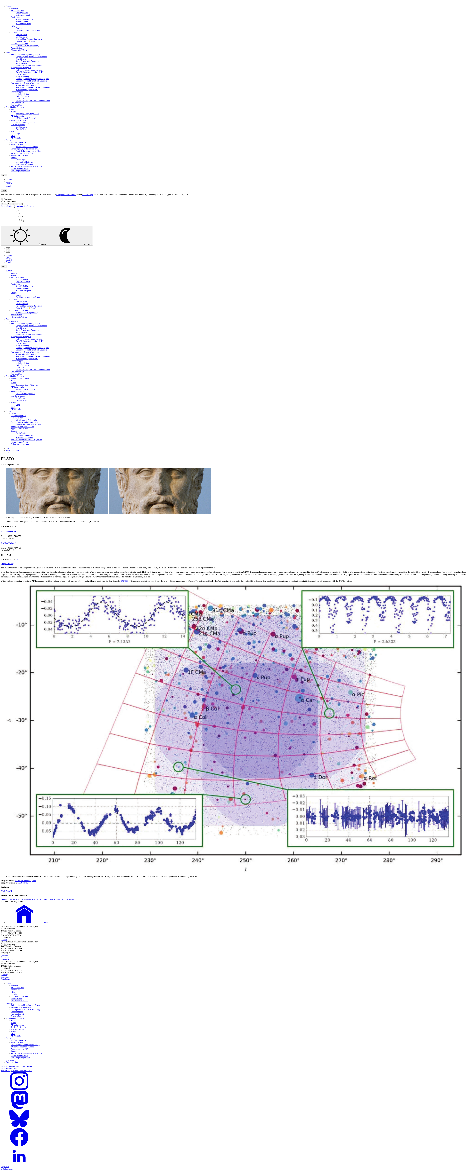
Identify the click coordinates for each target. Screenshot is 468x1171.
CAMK (9, 891)
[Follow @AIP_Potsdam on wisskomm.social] (19, 1108)
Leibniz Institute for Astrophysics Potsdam (17, 206)
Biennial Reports (22, 21)
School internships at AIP (25, 122)
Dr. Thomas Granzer (9, 531)
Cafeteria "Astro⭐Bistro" (26, 41)
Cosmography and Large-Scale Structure (31, 81)
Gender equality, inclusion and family (25, 149)
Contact (9, 184)
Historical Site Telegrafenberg (27, 46)
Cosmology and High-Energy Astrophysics (32, 79)
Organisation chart (23, 15)
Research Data (16, 105)
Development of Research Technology (25, 83)
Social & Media (10, 201)
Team (13, 136)
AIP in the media (17, 116)
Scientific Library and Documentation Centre (33, 101)
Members (14, 8)
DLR (18, 559)
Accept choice (7, 204)
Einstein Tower (21, 35)
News (13, 109)
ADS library (23, 883)
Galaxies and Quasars (24, 74)
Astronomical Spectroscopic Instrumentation (33, 87)
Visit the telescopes (18, 125)
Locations (14, 32)
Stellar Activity (21, 63)
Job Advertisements (18, 142)
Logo (18, 133)
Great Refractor (22, 37)
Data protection (12, 1062)
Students (14, 158)
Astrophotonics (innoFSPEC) (27, 90)
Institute (9, 6)
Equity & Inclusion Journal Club (28, 151)
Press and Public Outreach (21, 378)
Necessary (8, 199)
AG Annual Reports (23, 24)
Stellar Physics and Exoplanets (27, 61)
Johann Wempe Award (19, 169)
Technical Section (22, 94)
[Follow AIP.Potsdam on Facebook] (19, 1146)
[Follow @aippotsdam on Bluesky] (19, 1127)
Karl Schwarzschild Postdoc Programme (26, 166)
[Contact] (4, 940)
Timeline (19, 28)
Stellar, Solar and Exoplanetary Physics (26, 54)
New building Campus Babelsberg (29, 39)
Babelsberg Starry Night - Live (27, 114)
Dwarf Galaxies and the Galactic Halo (30, 72)
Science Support (17, 92)
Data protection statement (66, 195)
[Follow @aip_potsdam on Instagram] (19, 1089)
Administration (16, 48)
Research (9, 52)
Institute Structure (17, 11)
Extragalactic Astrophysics (21, 68)
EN (8, 251)
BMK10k (124, 581)
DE (8, 249)
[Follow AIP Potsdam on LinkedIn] (19, 1164)
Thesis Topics (21, 160)
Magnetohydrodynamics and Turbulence (31, 57)
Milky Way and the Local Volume (29, 70)
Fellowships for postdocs (20, 171)
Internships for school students (22, 153)
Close (4, 190)
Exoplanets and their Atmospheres (29, 65)
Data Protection (7, 959)
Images (13, 131)
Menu (4, 266)
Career (8, 140)
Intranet (9, 179)
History (13, 26)
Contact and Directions (19, 44)
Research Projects (17, 103)
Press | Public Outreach (15, 107)
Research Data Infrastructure (27, 85)
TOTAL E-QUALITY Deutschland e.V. (16, 1071)
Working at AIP (17, 144)
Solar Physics (21, 59)
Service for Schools (18, 120)
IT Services (20, 98)
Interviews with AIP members (27, 147)
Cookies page (87, 195)
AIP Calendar (16, 138)
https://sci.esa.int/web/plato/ (25, 881)
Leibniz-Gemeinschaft (9, 1068)
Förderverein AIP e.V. (19, 50)
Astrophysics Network (24, 164)
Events (13, 111)
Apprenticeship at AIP (19, 155)
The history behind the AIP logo (28, 30)
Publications (15, 17)
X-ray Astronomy (22, 76)
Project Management (23, 96)
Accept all (18, 204)
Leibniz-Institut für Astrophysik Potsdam (16, 1066)
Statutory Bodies (22, 13)
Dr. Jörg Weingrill (8, 543)
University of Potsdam (24, 162)
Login (8, 182)
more (3, 175)
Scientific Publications (24, 19)
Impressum (5, 957)
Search (8, 186)
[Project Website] (7, 564)
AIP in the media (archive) (26, 118)
